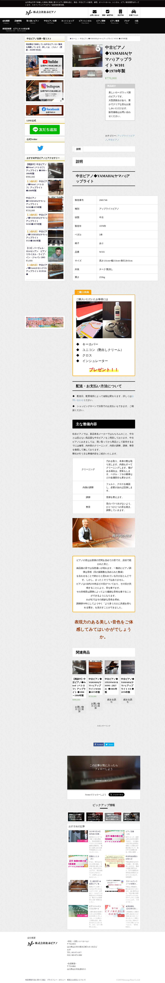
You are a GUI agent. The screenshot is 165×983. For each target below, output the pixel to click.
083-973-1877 (77, 952)
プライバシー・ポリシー (56, 980)
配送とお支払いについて (76, 980)
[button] (71, 817)
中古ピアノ (113, 140)
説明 (78, 149)
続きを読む (111, 700)
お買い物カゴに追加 (79, 709)
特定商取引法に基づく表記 (35, 980)
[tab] (78, 149)
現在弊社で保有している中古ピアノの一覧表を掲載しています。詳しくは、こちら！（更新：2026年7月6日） (44, 47)
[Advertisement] (103, 733)
